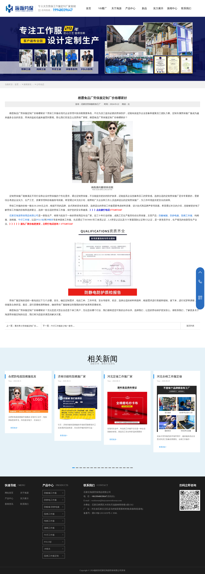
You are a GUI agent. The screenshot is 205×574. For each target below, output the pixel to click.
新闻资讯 (27, 84)
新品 (144, 8)
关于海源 (116, 8)
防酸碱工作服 (50, 493)
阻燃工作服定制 (51, 556)
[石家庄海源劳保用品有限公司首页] (20, 8)
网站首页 (9, 493)
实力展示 (158, 8)
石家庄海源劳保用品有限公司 (23, 215)
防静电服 (174, 215)
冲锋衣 (50, 220)
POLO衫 (40, 220)
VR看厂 (102, 8)
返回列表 (190, 326)
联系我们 (186, 8)
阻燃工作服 (186, 215)
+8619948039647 (99, 496)
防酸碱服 (163, 215)
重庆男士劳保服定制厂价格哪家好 (29, 326)
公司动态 (40, 84)
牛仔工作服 (23, 220)
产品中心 (130, 8)
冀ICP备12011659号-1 (102, 513)
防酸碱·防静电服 (51, 507)
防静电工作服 (50, 500)
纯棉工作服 (49, 521)
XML (115, 513)
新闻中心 (172, 8)
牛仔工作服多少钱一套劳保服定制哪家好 (68, 326)
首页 (88, 8)
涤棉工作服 (49, 528)
